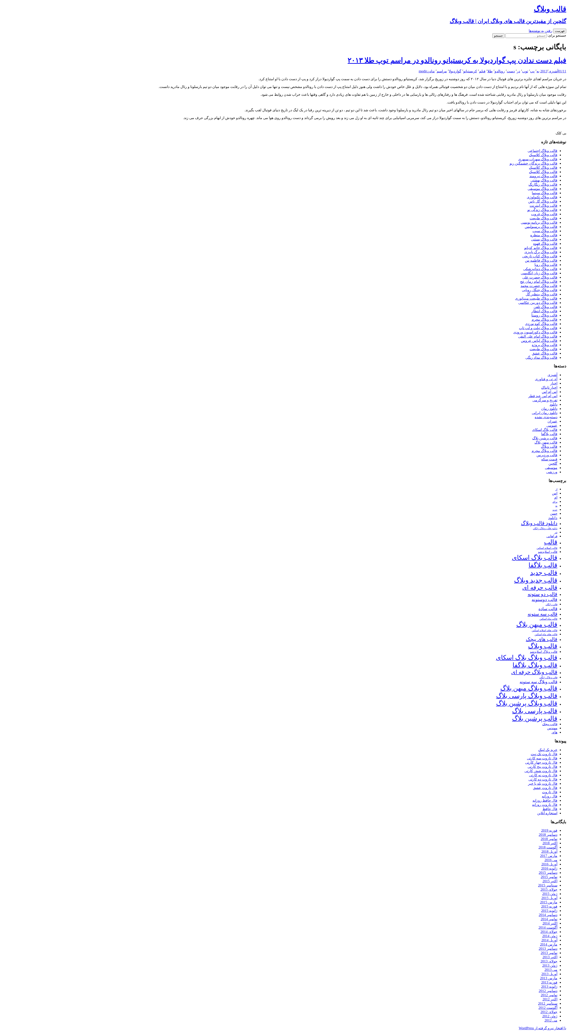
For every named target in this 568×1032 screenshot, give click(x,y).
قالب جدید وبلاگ (535, 580)
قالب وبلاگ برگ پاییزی (540, 252)
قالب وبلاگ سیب (544, 231)
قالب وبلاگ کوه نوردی (541, 324)
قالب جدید (543, 572)
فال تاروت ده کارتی (543, 779)
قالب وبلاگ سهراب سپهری (537, 159)
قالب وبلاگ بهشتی (544, 180)
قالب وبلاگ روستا (544, 315)
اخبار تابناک (549, 387)
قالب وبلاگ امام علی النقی (537, 336)
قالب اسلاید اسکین (546, 548)
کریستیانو (470, 71)
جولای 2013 (548, 961)
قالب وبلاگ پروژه (544, 345)
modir (423, 71)
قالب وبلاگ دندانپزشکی (540, 269)
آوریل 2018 (549, 851)
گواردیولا (455, 71)
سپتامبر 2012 (547, 1003)
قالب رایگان (551, 604)
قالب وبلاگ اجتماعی (542, 151)
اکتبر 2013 (549, 957)
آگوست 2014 (547, 927)
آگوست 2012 (547, 1008)
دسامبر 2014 (548, 915)
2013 (543, 71)
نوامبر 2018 (549, 839)
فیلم (482, 71)
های (554, 732)
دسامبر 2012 (548, 991)
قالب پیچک (549, 724)
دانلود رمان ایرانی (544, 413)
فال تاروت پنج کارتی (542, 767)
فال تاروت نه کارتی (543, 775)
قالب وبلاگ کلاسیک (543, 155)
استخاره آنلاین (547, 813)
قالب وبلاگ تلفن (545, 307)
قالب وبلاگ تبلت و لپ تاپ (538, 328)
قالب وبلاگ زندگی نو (542, 210)
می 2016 (550, 860)
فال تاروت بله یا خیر (542, 783)
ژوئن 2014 (549, 936)
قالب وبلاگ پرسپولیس (541, 227)
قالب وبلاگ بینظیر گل (541, 294)
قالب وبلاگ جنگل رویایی (539, 290)
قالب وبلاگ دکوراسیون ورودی (535, 332)
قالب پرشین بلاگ (544, 438)
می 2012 (550, 1020)
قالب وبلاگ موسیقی (542, 189)
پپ (532, 71)
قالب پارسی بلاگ (534, 710)
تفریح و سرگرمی (544, 400)
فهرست (559, 31)
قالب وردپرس (546, 455)
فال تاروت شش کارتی (541, 771)
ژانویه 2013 (549, 986)
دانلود (553, 404)
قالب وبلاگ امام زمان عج (538, 281)
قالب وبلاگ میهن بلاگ (528, 688)
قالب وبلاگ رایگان (548, 677)
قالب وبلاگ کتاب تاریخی (539, 256)
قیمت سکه (549, 459)
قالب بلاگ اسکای (544, 430)
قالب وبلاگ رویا (545, 265)
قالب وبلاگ (549, 446)
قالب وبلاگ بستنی (544, 239)
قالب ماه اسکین (548, 619)
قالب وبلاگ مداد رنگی (541, 357)
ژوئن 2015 (549, 894)
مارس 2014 (548, 944)
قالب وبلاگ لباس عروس (539, 341)
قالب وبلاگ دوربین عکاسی (537, 303)
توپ (525, 71)
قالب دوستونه (544, 599)
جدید (554, 510)
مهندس (552, 728)
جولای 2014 (548, 932)
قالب (550, 542)
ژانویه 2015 (549, 910)
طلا (490, 71)
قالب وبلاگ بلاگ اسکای (526, 657)
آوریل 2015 (549, 898)
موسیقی (551, 468)
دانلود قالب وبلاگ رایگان (545, 528)
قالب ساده (547, 608)
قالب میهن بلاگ (545, 442)
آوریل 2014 (549, 940)
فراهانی (551, 536)
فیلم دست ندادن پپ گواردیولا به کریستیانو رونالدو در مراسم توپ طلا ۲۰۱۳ (457, 60)
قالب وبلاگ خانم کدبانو (540, 248)
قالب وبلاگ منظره (543, 235)
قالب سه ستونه (542, 614)
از (556, 489)
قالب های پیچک (541, 639)
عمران (552, 421)
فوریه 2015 (549, 906)
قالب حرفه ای (539, 587)
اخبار (553, 383)
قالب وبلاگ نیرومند (543, 176)
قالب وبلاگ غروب (544, 214)
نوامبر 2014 (549, 919)
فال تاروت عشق (545, 788)
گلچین (552, 463)
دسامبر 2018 (548, 835)
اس (554, 493)
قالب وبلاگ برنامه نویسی (539, 222)
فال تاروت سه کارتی (542, 758)
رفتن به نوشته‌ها (540, 31)
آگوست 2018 (547, 847)
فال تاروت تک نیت (544, 754)
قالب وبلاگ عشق (544, 353)
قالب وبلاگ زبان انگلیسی (539, 273)
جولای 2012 (548, 1012)
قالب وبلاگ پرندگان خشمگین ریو (533, 163)
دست (511, 71)
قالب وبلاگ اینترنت (543, 205)
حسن (553, 513)
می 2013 (550, 970)
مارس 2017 (548, 856)
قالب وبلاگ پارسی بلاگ (526, 695)
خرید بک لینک (547, 750)
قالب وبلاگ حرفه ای (534, 672)
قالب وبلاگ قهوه (545, 243)
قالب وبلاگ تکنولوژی (542, 197)
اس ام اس (549, 392)
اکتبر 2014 (549, 923)
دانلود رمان (549, 408)
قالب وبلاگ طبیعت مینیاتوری (536, 298)
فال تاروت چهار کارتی (541, 762)
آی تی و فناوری (546, 379)
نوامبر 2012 (549, 995)
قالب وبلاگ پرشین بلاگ (526, 703)
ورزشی (551, 472)
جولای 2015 (548, 889)
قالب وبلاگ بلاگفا (535, 665)
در (518, 71)
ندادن (431, 71)
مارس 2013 (548, 978)
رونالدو (500, 71)
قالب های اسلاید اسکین (544, 630)
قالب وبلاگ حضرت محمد (539, 286)
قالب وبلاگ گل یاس (542, 201)
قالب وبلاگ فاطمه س (541, 260)
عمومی (551, 425)
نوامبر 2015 (549, 877)
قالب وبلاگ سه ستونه (538, 681)
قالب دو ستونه (542, 594)
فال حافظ (549, 809)
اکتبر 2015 (549, 881)
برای (554, 501)
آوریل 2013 (549, 974)
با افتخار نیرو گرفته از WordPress (542, 1028)
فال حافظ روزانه (544, 800)
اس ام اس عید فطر (542, 396)
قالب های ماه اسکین (545, 634)
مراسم (442, 71)
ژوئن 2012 (549, 1016)
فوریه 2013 (549, 982)
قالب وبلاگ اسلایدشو (543, 651)
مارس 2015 (548, 902)
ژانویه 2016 (549, 868)
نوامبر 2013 (549, 953)
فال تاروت (549, 792)
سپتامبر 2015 (547, 885)
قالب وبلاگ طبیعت (543, 218)
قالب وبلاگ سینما (544, 193)
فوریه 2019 (549, 830)
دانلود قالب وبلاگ (539, 523)
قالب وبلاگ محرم (544, 319)
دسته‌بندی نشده (546, 417)
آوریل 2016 (549, 864)
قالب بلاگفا (549, 434)
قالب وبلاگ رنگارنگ (543, 184)
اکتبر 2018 (549, 843)
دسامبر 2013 (548, 948)
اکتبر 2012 (549, 999)
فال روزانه (549, 796)
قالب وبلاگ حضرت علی (539, 277)
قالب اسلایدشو (547, 552)
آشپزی (553, 71)
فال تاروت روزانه (544, 805)
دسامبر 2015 (548, 873)
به (537, 71)
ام (555, 497)
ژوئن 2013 (549, 965)
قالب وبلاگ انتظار (544, 311)
